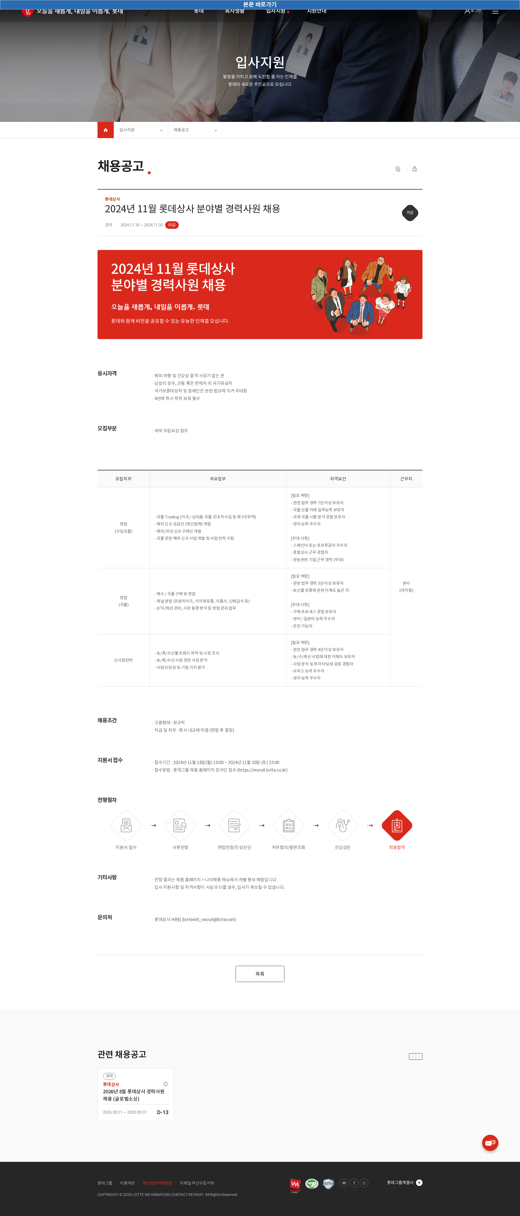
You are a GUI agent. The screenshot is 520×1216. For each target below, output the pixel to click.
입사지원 (275, 10)
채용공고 (181, 129)
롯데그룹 (105, 1183)
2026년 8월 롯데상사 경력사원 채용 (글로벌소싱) (134, 1095)
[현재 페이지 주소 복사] (398, 170)
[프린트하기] (414, 170)
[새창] (312, 1184)
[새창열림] (295, 1186)
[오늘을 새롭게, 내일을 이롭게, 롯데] (72, 11)
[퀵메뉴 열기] (490, 1143)
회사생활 (234, 10)
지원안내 (316, 10)
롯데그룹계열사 (400, 1182)
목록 (260, 974)
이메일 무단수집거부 (197, 1183)
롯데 (199, 10)
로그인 (476, 10)
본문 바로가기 (260, 4)
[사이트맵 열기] (495, 11)
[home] (106, 130)
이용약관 (127, 1183)
